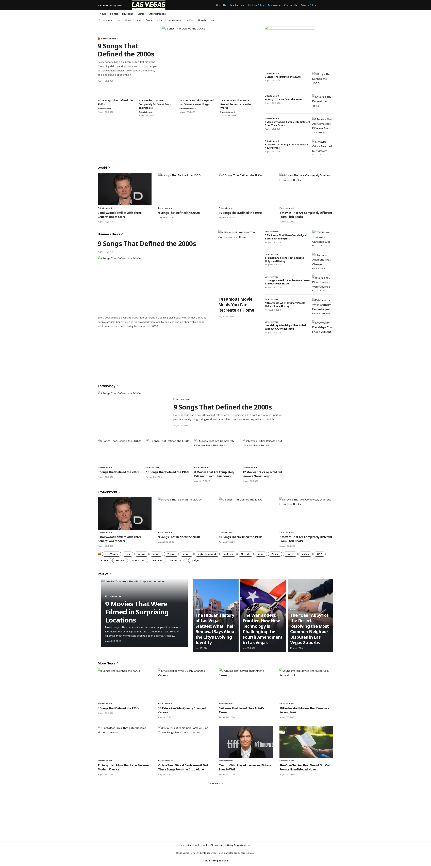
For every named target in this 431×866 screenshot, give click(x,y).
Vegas (128, 20)
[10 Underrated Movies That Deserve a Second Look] (306, 686)
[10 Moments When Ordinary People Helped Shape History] (322, 306)
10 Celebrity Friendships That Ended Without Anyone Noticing (285, 327)
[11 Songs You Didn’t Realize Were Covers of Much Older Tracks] (322, 283)
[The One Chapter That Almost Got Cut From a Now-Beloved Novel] (306, 743)
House (290, 555)
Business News (109, 234)
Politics (103, 575)
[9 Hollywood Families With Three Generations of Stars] (125, 189)
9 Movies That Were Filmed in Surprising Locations (137, 613)
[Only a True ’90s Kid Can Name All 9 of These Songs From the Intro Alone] (185, 743)
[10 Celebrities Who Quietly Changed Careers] (185, 686)
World (102, 167)
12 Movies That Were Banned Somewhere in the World (235, 104)
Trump (149, 20)
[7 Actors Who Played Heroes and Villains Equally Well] (246, 743)
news (138, 20)
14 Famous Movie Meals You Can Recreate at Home (236, 304)
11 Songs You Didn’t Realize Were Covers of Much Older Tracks (287, 282)
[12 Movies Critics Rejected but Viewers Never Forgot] (322, 147)
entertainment (174, 20)
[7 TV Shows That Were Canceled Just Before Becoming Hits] (322, 238)
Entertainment (109, 38)
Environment (108, 493)
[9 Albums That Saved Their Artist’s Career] (246, 686)
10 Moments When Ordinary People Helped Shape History (285, 304)
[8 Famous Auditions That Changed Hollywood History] (322, 261)
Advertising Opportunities (235, 847)
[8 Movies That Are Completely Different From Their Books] (322, 125)
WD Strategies (213, 863)
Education (138, 561)
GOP (319, 555)
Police (275, 555)
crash (104, 561)
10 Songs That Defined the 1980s (283, 99)
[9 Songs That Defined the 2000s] (210, 60)
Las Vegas (107, 20)
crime (160, 20)
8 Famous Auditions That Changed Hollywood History (284, 259)
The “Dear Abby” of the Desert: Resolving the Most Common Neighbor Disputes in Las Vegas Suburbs (309, 630)
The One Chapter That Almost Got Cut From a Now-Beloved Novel (304, 769)
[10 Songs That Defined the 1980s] (322, 102)
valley (305, 555)
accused (157, 561)
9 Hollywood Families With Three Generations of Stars (119, 215)
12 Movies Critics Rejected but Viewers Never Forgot (287, 146)
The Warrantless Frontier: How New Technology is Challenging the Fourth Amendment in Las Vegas (262, 630)
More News (106, 664)
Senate (120, 561)
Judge (195, 561)
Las (118, 20)
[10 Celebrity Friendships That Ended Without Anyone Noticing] (322, 328)
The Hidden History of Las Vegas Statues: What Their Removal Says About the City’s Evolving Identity (215, 630)
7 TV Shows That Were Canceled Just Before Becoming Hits (286, 237)
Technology (107, 387)
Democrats (177, 561)
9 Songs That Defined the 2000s (126, 49)
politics (190, 20)
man (213, 20)
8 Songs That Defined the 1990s (118, 709)
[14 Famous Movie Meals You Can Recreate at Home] (238, 262)
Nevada (202, 20)
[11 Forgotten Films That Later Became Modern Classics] (125, 743)
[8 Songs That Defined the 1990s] (125, 686)
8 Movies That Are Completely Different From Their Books (155, 104)
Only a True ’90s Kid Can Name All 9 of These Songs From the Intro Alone (183, 769)
